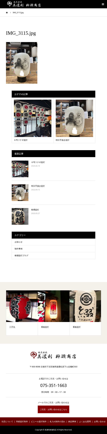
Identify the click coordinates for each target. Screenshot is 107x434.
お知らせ (18, 242)
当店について (7, 421)
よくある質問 (85, 421)
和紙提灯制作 (22, 421)
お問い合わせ (100, 421)
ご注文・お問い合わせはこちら (53, 409)
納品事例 (72, 421)
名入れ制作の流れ (57, 421)
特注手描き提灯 (38, 186)
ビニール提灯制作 (39, 421)
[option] (24, 312)
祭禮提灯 (35, 209)
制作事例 (18, 248)
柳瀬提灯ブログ (21, 255)
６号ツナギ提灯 (38, 162)
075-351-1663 (53, 385)
